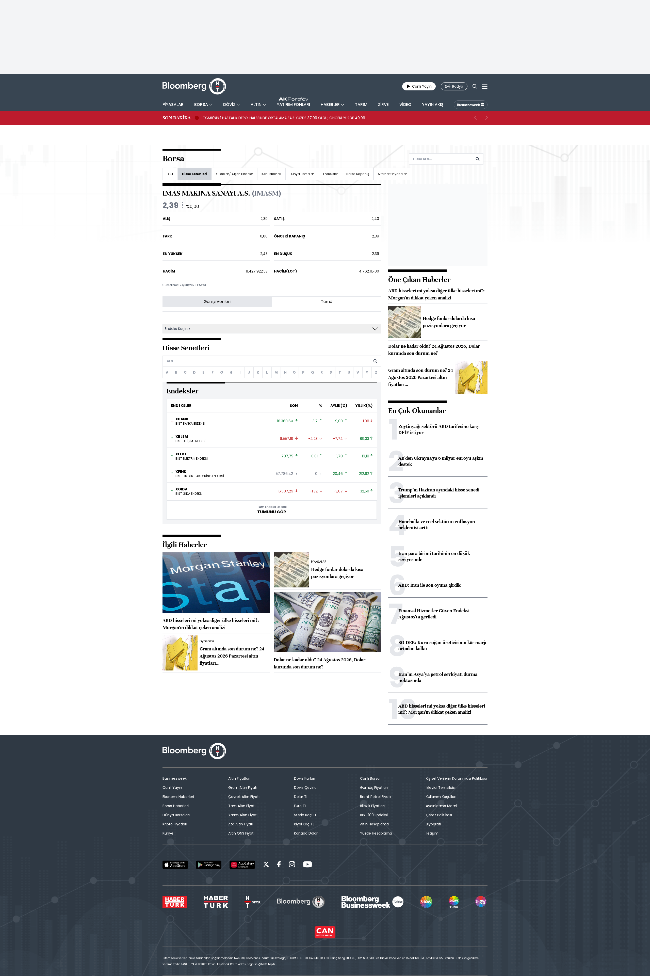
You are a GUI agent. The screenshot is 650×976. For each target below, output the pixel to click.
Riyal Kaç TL (304, 824)
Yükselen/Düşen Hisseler (234, 174)
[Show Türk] (454, 902)
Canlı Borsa (370, 778)
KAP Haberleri (271, 174)
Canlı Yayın (172, 787)
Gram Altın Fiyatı (242, 787)
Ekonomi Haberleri (178, 796)
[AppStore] (175, 865)
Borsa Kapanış (357, 174)
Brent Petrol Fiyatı (375, 796)
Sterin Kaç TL (305, 815)
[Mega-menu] (485, 86)
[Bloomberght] (194, 86)
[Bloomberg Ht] (301, 902)
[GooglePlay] (208, 865)
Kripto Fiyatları (174, 824)
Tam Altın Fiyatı (241, 805)
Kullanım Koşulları (441, 796)
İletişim (432, 833)
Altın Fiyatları (239, 778)
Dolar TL (301, 796)
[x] (266, 865)
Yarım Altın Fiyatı (242, 815)
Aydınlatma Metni (441, 805)
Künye (167, 833)
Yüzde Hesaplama (376, 833)
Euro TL (300, 805)
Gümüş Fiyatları (374, 787)
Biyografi (433, 824)
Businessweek (174, 778)
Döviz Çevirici (305, 787)
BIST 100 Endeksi (374, 815)
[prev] (475, 117)
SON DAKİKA (176, 117)
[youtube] (307, 865)
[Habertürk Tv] (216, 902)
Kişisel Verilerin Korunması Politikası (456, 778)
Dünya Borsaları (302, 174)
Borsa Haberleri (175, 805)
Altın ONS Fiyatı (241, 833)
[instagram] (292, 865)
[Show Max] (481, 902)
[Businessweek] (372, 902)
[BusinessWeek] (471, 105)
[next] (486, 117)
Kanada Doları (306, 833)
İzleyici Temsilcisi (441, 787)
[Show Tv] (426, 902)
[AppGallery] (242, 865)
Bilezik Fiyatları (372, 805)
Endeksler (330, 174)
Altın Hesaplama (374, 824)
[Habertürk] (174, 902)
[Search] (475, 86)
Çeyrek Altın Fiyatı (243, 796)
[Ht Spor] (253, 902)
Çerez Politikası (439, 815)
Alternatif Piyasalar (392, 174)
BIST (170, 174)
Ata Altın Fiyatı (240, 824)
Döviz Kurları (304, 778)
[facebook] (279, 865)
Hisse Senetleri (194, 174)
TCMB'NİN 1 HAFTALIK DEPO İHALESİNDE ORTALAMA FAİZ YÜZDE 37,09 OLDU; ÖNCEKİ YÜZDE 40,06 (284, 117)
